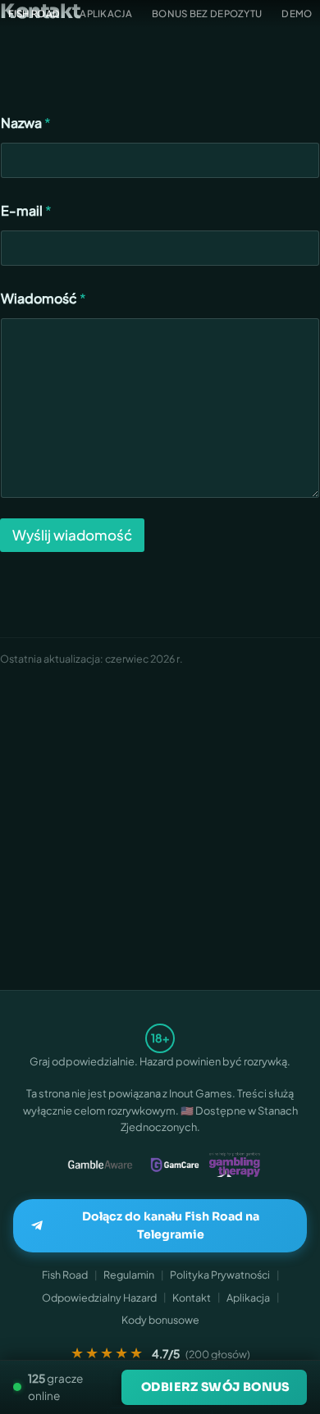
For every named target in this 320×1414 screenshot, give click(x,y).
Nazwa (26, 122)
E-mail (26, 210)
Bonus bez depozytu (207, 13)
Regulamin (128, 1274)
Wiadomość (43, 298)
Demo (296, 13)
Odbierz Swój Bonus (215, 1387)
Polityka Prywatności (220, 1274)
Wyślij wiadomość (72, 535)
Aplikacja (106, 13)
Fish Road (65, 1274)
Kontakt (191, 1297)
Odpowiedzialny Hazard (99, 1297)
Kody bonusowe (160, 1319)
